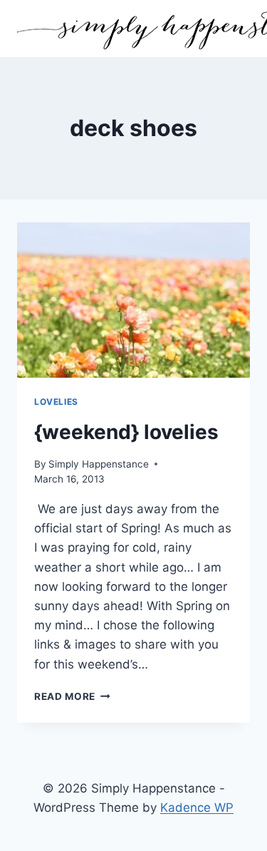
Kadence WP (197, 807)
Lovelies (56, 401)
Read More (72, 696)
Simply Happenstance (98, 464)
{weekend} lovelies (126, 432)
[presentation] (133, 300)
